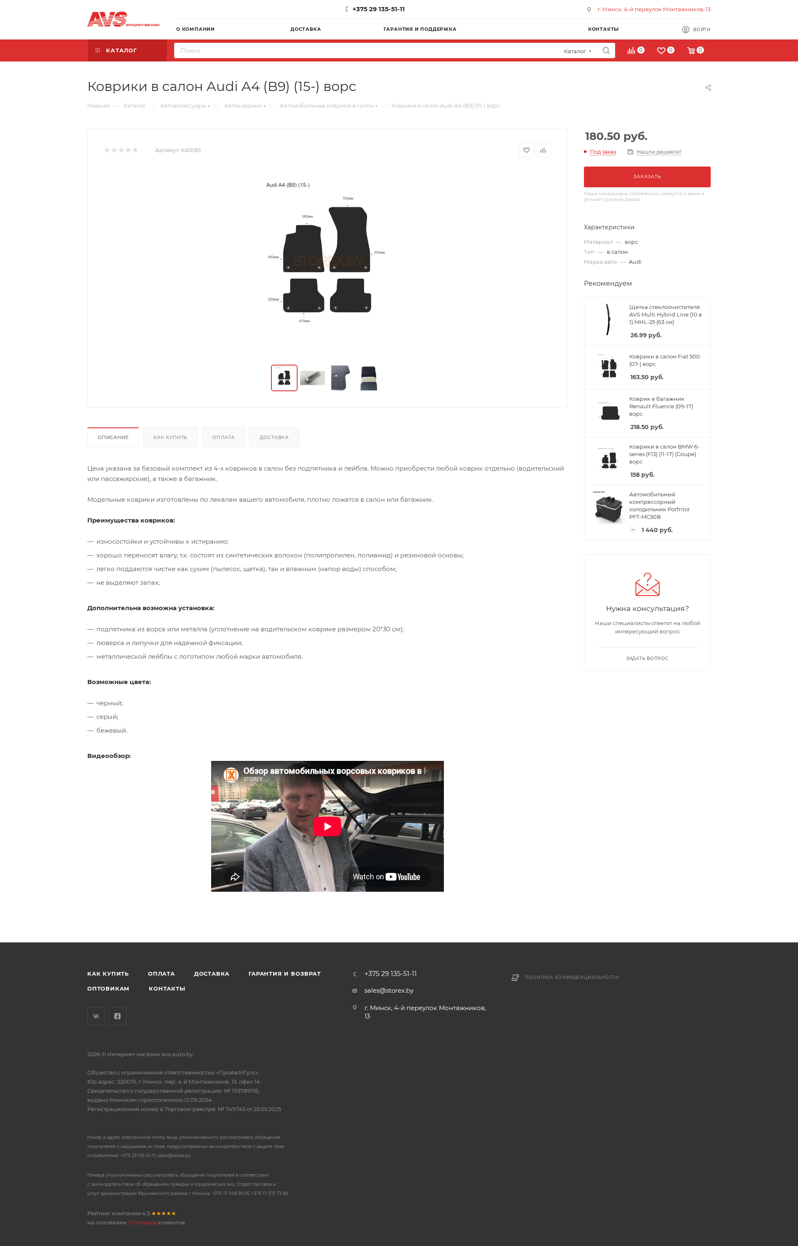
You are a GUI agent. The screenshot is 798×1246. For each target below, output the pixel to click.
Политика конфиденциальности (572, 977)
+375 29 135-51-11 (378, 9)
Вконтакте (96, 1016)
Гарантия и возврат (284, 973)
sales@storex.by (389, 990)
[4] (127, 150)
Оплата (223, 437)
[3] (120, 150)
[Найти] (606, 50)
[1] (106, 150)
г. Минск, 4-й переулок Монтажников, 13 (654, 9)
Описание (113, 437)
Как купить (170, 437)
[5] (134, 150)
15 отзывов (142, 1222)
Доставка (274, 437)
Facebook (117, 1016)
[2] (113, 150)
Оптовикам (108, 988)
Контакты (167, 988)
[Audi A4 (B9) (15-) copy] (327, 261)
